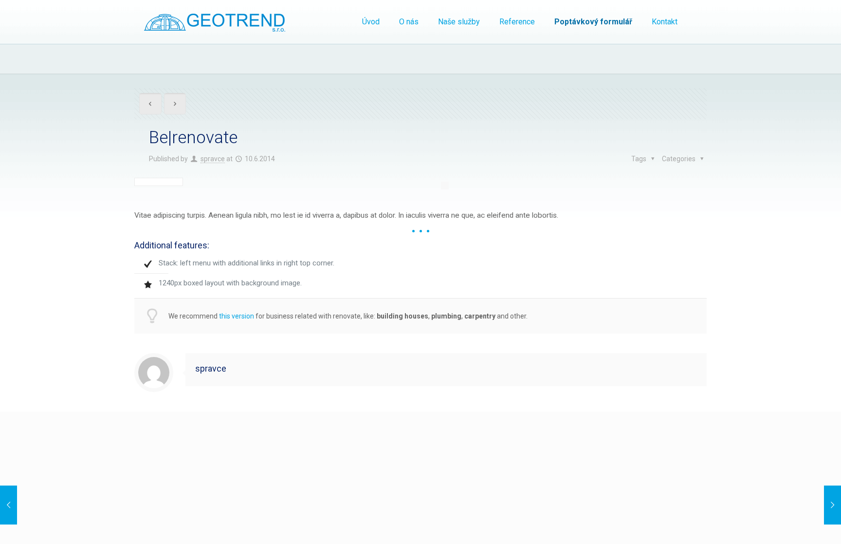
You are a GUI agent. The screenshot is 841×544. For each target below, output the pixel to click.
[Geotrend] (214, 22)
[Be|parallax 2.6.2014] (28, 505)
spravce (213, 159)
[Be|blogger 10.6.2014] (813, 505)
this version (236, 316)
